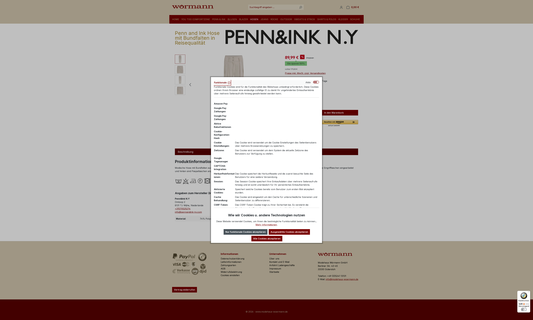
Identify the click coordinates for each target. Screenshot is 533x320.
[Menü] (528, 292)
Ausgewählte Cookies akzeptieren (289, 232)
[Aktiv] (316, 82)
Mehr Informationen (266, 224)
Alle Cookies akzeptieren (267, 238)
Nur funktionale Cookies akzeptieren (245, 232)
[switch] (524, 309)
